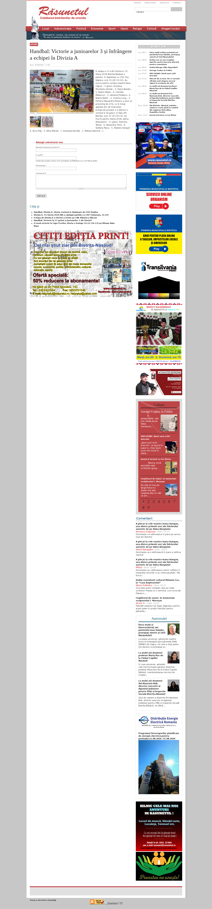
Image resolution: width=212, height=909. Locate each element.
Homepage (41, 165)
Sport (34, 44)
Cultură (151, 28)
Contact (177, 3)
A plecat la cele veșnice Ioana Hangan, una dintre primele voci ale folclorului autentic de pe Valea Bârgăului (157, 538)
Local (45, 28)
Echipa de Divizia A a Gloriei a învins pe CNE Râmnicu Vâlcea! (65, 218)
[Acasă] (63, 12)
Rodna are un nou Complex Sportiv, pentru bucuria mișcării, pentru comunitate (164, 62)
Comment (41, 173)
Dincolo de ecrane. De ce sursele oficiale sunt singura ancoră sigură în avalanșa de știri (165, 81)
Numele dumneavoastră (47, 147)
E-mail (39, 155)
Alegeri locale (170, 28)
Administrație (62, 28)
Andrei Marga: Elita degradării (164, 67)
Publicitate (150, 3)
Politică (81, 28)
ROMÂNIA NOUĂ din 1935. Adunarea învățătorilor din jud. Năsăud (157, 467)
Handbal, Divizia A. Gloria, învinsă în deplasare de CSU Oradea (66, 212)
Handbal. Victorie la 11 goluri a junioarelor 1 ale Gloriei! (63, 220)
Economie (97, 28)
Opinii (124, 28)
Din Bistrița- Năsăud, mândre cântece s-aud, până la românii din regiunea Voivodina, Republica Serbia (164, 109)
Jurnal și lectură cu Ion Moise (163, 115)
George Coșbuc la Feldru (161, 70)
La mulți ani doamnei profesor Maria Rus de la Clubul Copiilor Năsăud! (163, 88)
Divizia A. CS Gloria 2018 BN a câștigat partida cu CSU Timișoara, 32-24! (71, 215)
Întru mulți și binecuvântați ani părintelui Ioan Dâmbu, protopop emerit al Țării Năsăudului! (165, 55)
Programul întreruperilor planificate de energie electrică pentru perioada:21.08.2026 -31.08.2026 (158, 748)
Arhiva (137, 3)
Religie (137, 28)
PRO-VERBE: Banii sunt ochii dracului (163, 75)
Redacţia (164, 3)
